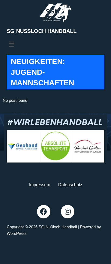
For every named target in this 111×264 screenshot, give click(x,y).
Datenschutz (70, 184)
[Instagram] (67, 211)
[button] (11, 44)
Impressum (39, 184)
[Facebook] (43, 211)
